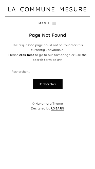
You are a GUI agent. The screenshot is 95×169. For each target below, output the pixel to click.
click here (26, 55)
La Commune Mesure (47, 9)
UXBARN (57, 108)
